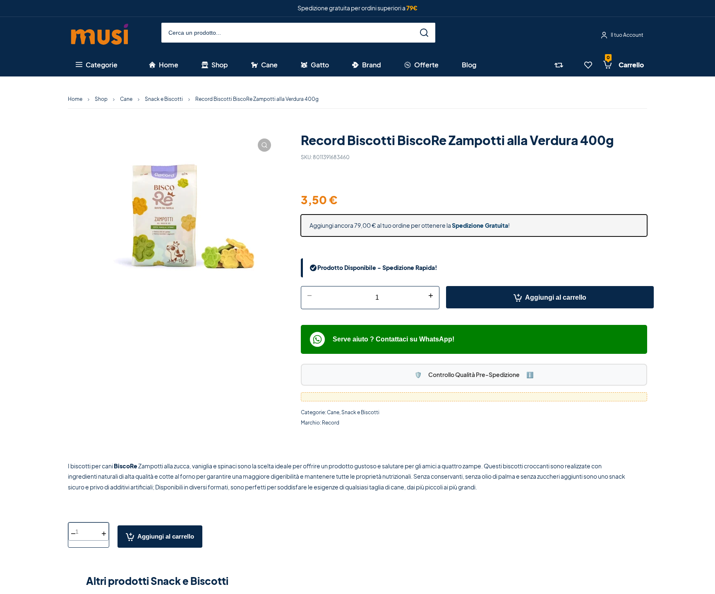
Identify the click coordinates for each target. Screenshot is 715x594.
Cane (126, 99)
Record (330, 423)
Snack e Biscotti (164, 99)
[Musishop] (100, 35)
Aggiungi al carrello (555, 297)
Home (75, 99)
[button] (264, 145)
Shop (101, 99)
